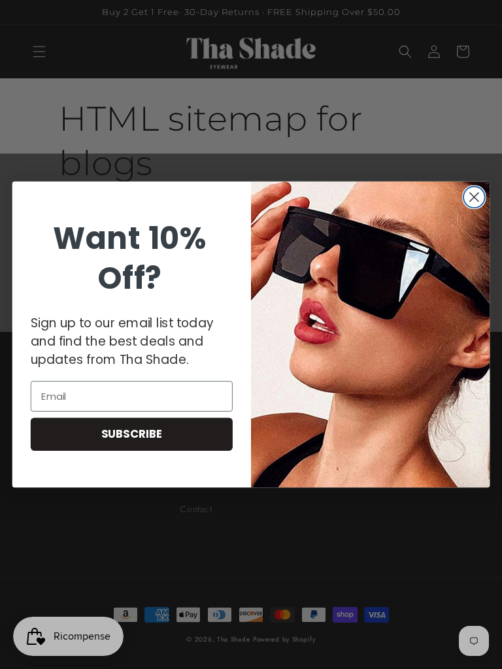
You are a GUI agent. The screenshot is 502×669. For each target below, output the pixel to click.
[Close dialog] (474, 197)
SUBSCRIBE (132, 433)
